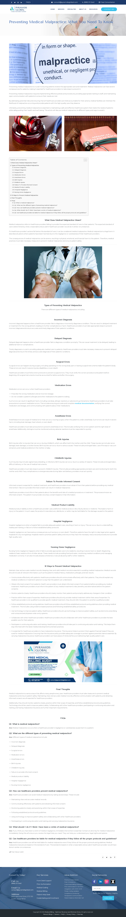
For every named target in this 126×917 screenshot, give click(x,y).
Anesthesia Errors (19, 177)
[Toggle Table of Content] (84, 160)
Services (61, 9)
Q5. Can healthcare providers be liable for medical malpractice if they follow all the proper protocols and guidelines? (50, 212)
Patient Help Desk (43, 894)
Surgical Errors (18, 172)
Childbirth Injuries (19, 182)
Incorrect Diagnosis (20, 167)
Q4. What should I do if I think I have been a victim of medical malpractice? (37, 210)
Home (53, 9)
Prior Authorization (44, 884)
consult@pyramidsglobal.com (65, 2)
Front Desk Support (44, 881)
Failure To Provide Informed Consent (26, 185)
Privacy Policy (71, 914)
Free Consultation (108, 2)
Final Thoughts (16, 198)
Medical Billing (42, 891)
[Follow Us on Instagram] (107, 881)
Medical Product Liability (22, 187)
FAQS (63, 914)
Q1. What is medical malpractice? (24, 202)
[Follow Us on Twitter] (113, 881)
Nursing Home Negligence (22, 192)
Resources (93, 9)
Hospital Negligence (21, 189)
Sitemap (80, 914)
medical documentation (84, 403)
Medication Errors (20, 175)
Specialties (71, 9)
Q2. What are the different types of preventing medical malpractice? (35, 205)
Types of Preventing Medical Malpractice (25, 165)
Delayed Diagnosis (20, 170)
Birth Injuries (18, 180)
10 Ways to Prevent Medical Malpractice (24, 195)
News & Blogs (47, 914)
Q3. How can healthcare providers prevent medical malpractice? (34, 207)
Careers (56, 914)
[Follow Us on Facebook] (94, 881)
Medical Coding (42, 888)
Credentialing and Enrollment (48, 898)
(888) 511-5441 (89, 2)
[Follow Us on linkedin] (100, 881)
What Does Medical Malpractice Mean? (24, 163)
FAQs (13, 201)
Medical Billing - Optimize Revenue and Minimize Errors (63, 912)
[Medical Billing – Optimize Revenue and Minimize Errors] (18, 9)
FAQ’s (28, 2)
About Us (82, 9)
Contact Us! (109, 9)
